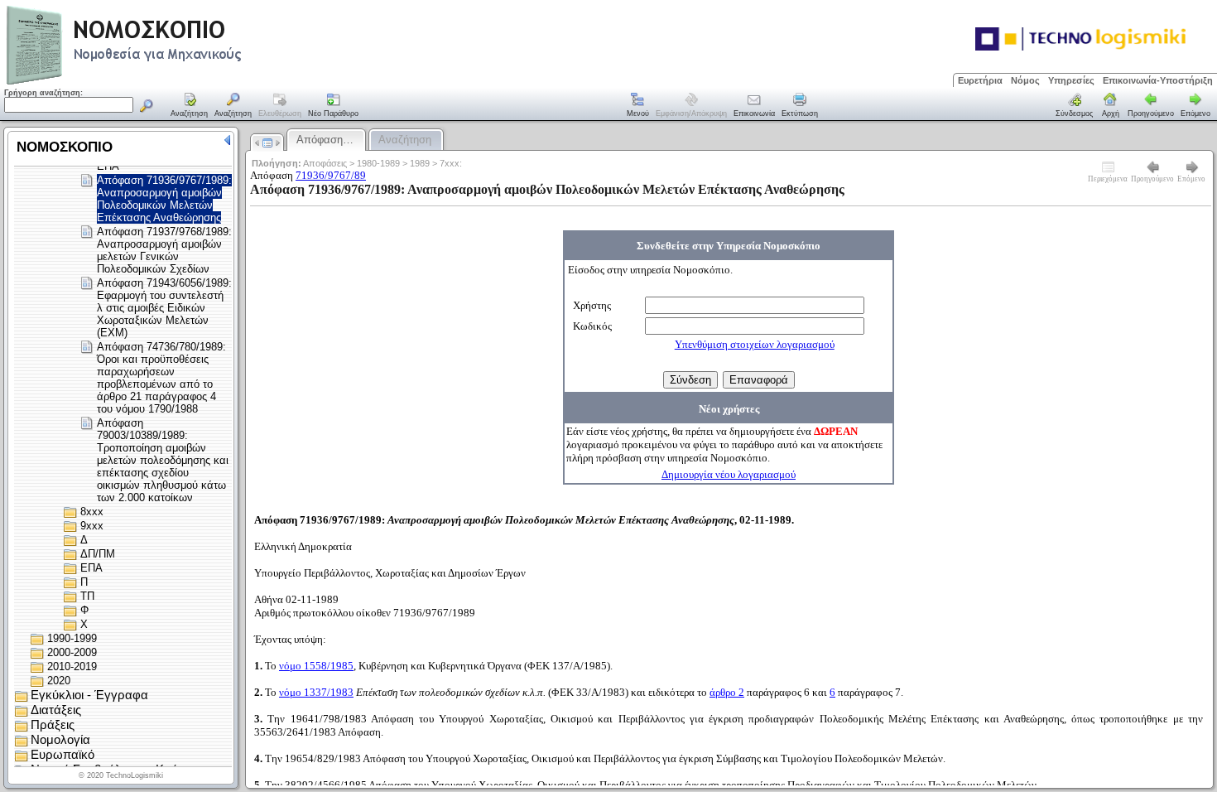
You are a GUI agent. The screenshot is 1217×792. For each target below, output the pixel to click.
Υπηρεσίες (1071, 80)
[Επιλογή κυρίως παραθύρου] (189, 106)
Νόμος (1025, 80)
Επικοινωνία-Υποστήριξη (1158, 80)
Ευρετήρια (980, 80)
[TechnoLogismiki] (189, 82)
